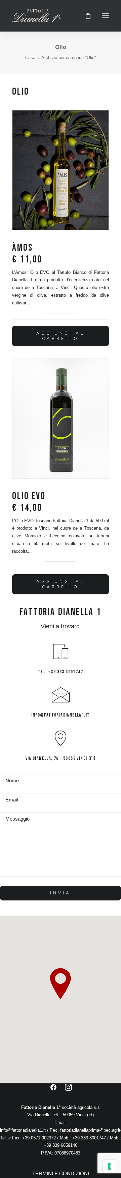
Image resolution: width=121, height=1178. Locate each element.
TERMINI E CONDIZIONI (60, 1173)
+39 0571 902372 (39, 1137)
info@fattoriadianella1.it (23, 1130)
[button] (105, 16)
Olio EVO (29, 502)
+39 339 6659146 (60, 1145)
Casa (30, 57)
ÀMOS (27, 253)
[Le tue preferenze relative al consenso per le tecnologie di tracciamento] (109, 1166)
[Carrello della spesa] (85, 16)
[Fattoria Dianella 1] (36, 15)
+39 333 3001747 (89, 1137)
